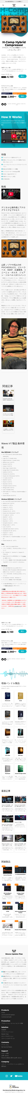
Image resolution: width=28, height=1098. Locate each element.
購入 (22, 76)
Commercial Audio (6, 1017)
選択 (22, 96)
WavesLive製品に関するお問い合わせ (11, 1058)
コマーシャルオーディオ (8, 1038)
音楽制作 (3, 1029)
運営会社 (3, 1066)
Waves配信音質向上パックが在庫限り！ (14, 1)
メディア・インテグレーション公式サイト (12, 1064)
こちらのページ (17, 606)
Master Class (5, 1034)
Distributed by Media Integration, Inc (14, 1090)
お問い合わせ (5, 1055)
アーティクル (5, 1045)
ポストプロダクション (7, 1036)
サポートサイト (8, 585)
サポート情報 (5, 1053)
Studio (3, 1012)
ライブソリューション (7, 1032)
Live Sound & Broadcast (8, 1015)
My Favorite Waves (6, 1047)
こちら (24, 556)
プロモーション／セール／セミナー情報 (12, 1023)
